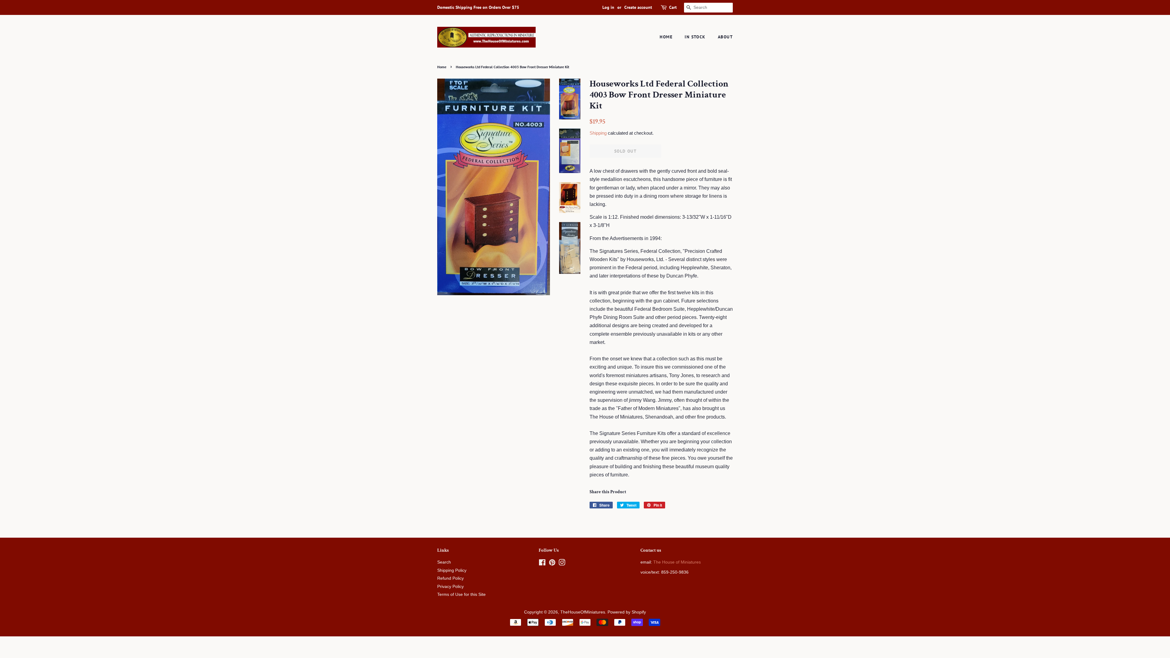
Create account (638, 7)
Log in (608, 7)
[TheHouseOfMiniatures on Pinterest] (552, 563)
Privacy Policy (450, 586)
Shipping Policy (451, 570)
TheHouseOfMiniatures (582, 612)
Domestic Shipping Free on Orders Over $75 (478, 7)
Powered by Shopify (627, 612)
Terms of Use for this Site (461, 594)
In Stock (695, 37)
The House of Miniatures (677, 562)
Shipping (598, 133)
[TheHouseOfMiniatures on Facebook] (542, 563)
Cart (673, 7)
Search (444, 562)
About (725, 37)
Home (666, 37)
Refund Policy (450, 578)
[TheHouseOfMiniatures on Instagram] (561, 563)
